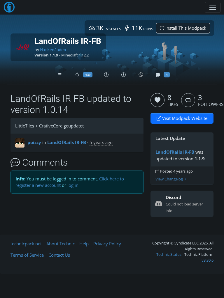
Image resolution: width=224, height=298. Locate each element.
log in (72, 185)
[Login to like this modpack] (157, 100)
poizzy (34, 142)
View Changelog (169, 179)
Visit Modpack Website (184, 118)
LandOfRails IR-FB (66, 142)
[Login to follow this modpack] (188, 100)
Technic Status (168, 254)
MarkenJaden (53, 49)
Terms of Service (27, 255)
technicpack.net (26, 243)
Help (84, 243)
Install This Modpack (185, 28)
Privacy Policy (107, 243)
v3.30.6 (208, 260)
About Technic (60, 243)
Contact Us (59, 255)
